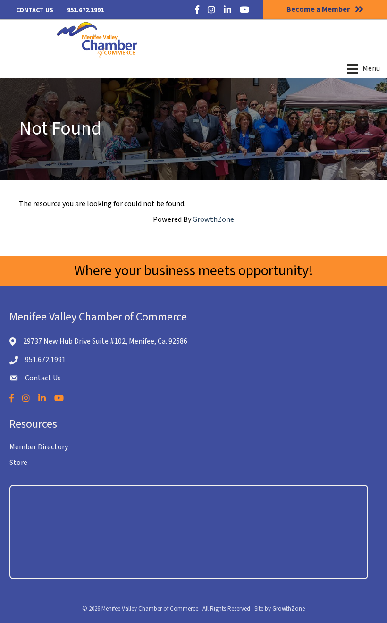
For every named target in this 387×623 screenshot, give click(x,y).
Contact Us (34, 10)
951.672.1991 (85, 10)
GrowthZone (213, 219)
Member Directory (38, 447)
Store (18, 462)
